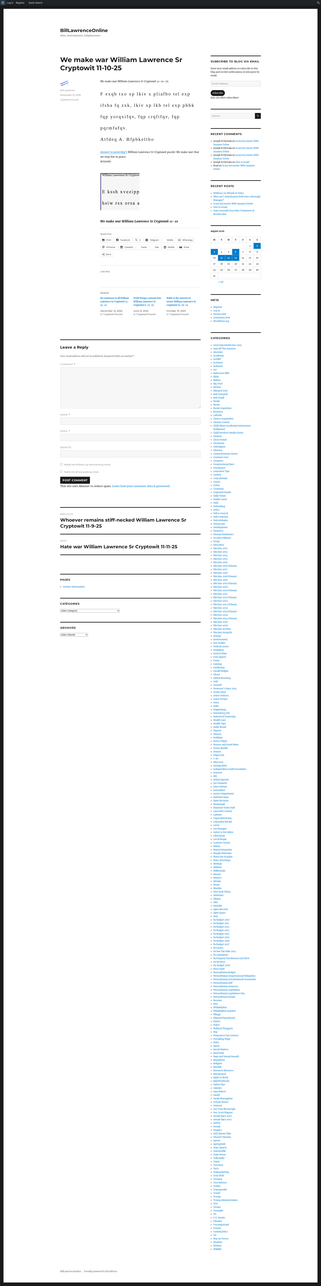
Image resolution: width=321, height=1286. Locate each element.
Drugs (216, 541)
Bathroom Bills (221, 373)
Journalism (219, 790)
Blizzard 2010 (220, 390)
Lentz (216, 825)
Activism (218, 362)
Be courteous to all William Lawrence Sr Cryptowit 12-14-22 (114, 302)
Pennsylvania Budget (224, 972)
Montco (217, 877)
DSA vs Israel (242, 162)
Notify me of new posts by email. (81, 472)
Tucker (217, 1207)
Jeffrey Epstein (221, 779)
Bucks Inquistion (222, 408)
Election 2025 (220, 622)
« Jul (220, 281)
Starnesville (219, 1151)
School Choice (220, 1102)
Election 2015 (220, 558)
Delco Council (220, 513)
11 (222, 257)
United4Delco (220, 1231)
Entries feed (219, 314)
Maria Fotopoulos (222, 849)
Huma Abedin (220, 748)
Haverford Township (224, 716)
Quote (216, 1046)
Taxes (216, 1161)
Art (215, 369)
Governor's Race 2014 (225, 688)
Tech (216, 1168)
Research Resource (223, 1070)
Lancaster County (222, 811)
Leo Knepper (220, 828)
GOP (215, 681)
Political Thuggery (223, 1028)
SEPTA (216, 1123)
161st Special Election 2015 (227, 345)
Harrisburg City (221, 713)
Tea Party (218, 1165)
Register (217, 307)
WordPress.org (221, 321)
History (217, 734)
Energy (217, 636)
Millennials (219, 870)
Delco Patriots (220, 516)
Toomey (217, 1179)
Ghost (216, 674)
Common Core (221, 457)
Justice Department (223, 793)
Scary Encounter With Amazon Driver (233, 203)
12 (228, 257)
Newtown (218, 895)
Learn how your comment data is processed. (141, 486)
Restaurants (219, 1074)
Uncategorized (221, 1224)
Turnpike (218, 1210)
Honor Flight (220, 741)
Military (217, 867)
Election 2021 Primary (225, 597)
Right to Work (220, 1077)
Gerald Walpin (220, 671)
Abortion (218, 352)
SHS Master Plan (222, 1133)
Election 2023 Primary (225, 611)
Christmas (218, 443)
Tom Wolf (218, 1175)
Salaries (217, 1088)
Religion (217, 1063)
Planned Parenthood (224, 1018)
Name (65, 414)
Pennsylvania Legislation (226, 989)
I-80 (215, 758)
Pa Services (219, 961)
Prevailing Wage (221, 1039)
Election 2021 (220, 594)
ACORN (217, 359)
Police (216, 1025)
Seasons (217, 1105)
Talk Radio (219, 1158)
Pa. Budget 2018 (221, 965)
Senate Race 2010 (222, 1116)
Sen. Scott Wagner (223, 1112)
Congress (218, 460)
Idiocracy (218, 762)
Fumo (216, 660)
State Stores (219, 1154)
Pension (217, 1000)
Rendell (217, 1067)
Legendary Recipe (222, 821)
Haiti (216, 706)
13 (236, 257)
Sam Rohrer (219, 1091)
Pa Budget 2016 (221, 940)
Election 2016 (220, 562)
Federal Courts (221, 646)
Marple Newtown (222, 853)
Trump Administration (225, 1200)
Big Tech (218, 383)
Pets (215, 1004)
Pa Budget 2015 (221, 937)
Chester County (221, 422)
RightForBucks (221, 1081)
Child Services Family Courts (228, 432)
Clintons (217, 450)
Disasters (218, 530)
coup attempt (220, 478)
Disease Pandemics (223, 534)
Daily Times (219, 495)
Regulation (219, 1060)
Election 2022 (220, 601)
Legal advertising (222, 818)
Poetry (216, 1021)
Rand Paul (218, 1053)
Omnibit (217, 905)
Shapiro (217, 1130)
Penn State (219, 968)
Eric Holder (219, 643)
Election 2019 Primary (225, 583)
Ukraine (217, 1221)
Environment (220, 639)
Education (218, 544)
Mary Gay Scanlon (223, 856)
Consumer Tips (221, 471)
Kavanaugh (219, 804)
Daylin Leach (220, 499)
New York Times (222, 891)
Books (216, 401)
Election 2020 (220, 587)
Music (216, 884)
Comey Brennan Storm (225, 453)
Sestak (216, 1126)
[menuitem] (3, 2)
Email (65, 431)
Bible (216, 376)
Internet (217, 772)
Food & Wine (220, 653)
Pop (215, 1032)
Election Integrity (222, 632)
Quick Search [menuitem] (36, 2)
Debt (215, 502)
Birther (217, 387)
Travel (216, 1193)
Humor (217, 751)
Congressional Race (223, 464)
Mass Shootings (222, 860)
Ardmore (218, 366)
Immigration (220, 765)
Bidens (217, 380)
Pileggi (217, 1014)
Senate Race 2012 (222, 1119)
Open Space (219, 912)
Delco (216, 509)
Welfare (217, 1245)
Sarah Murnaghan (223, 1098)
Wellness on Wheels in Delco (228, 193)
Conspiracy (219, 467)
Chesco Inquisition (223, 418)
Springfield (219, 1144)
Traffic (217, 1186)
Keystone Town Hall (224, 807)
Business (218, 411)
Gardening (219, 667)
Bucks (216, 404)
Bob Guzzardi (220, 394)
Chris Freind (220, 439)
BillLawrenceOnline (84, 30)
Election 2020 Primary (225, 590)
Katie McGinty (220, 800)
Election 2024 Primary (225, 618)
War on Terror (221, 1238)
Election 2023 (220, 608)
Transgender (220, 1189)
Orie (215, 916)
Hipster (217, 730)
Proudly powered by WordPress (100, 1271)
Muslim (217, 888)
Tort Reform (220, 1182)
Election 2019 (220, 580)
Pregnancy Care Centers (226, 1035)
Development (220, 527)
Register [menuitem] (20, 2)
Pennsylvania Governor (225, 986)
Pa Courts (218, 947)
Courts (216, 481)
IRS (215, 776)
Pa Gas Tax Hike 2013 (224, 951)
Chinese (217, 436)
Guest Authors (221, 695)
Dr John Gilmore (222, 537)
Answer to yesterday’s (113, 152)
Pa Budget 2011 (221, 923)
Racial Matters (221, 1049)
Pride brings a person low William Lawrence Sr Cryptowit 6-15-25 (147, 302)
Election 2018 (220, 572)
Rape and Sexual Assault (226, 1056)
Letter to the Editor (223, 832)
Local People (220, 839)
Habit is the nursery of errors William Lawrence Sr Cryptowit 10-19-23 (181, 302)
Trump (217, 1196)
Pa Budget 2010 (221, 919)
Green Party (219, 692)
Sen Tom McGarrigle (224, 1109)
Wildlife (217, 1249)
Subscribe (217, 93)
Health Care (219, 720)
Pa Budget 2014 (221, 933)
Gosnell (217, 685)
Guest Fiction (220, 699)
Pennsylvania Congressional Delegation (234, 975)
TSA (215, 1203)
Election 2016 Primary (225, 565)
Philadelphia (220, 1007)
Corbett (217, 474)
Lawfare (217, 814)
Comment (67, 364)
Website (66, 447)
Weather (217, 1242)
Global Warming (222, 678)
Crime (216, 485)
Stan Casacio (220, 1147)
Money (217, 874)
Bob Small (218, 397)
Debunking (219, 506)
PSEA (216, 1042)
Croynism (218, 488)
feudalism (218, 650)
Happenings (219, 709)
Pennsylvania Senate (224, 996)
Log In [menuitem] (10, 2)
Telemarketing (221, 1172)
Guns (216, 702)
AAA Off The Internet (224, 348)
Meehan (217, 863)
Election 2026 (220, 625)
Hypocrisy (218, 755)
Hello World (219, 727)
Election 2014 (220, 555)
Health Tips (219, 723)
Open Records (220, 909)
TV (214, 1214)
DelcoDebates (220, 520)
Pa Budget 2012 (221, 926)
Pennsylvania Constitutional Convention (234, 979)
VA (214, 1235)
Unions (217, 1228)
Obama (217, 898)
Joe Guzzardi (220, 783)
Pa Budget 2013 (221, 930)
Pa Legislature (220, 954)
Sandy (216, 1095)
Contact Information (74, 586)
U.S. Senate (219, 1217)
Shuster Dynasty (222, 1137)
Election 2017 (220, 569)
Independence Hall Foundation (229, 769)
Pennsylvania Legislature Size (229, 993)
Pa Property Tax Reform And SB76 (231, 958)
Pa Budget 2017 (221, 944)
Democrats (219, 523)
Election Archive (222, 629)
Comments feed (221, 317)
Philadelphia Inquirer (224, 1011)
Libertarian (219, 835)
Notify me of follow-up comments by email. (87, 464)
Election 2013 (220, 551)
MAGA (216, 846)
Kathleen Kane (221, 797)
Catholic (217, 415)
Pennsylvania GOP (223, 982)
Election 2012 (220, 548)
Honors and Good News (226, 744)
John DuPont (220, 786)
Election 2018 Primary (225, 576)
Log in (216, 310)
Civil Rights (219, 446)
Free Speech (219, 657)
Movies (217, 881)
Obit (215, 902)
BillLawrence (67, 90)
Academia (218, 355)
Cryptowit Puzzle (69, 99)
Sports (216, 1140)
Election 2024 (220, 615)
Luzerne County (221, 842)
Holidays (218, 737)
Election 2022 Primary (225, 604)
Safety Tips (219, 1084)
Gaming (217, 664)
